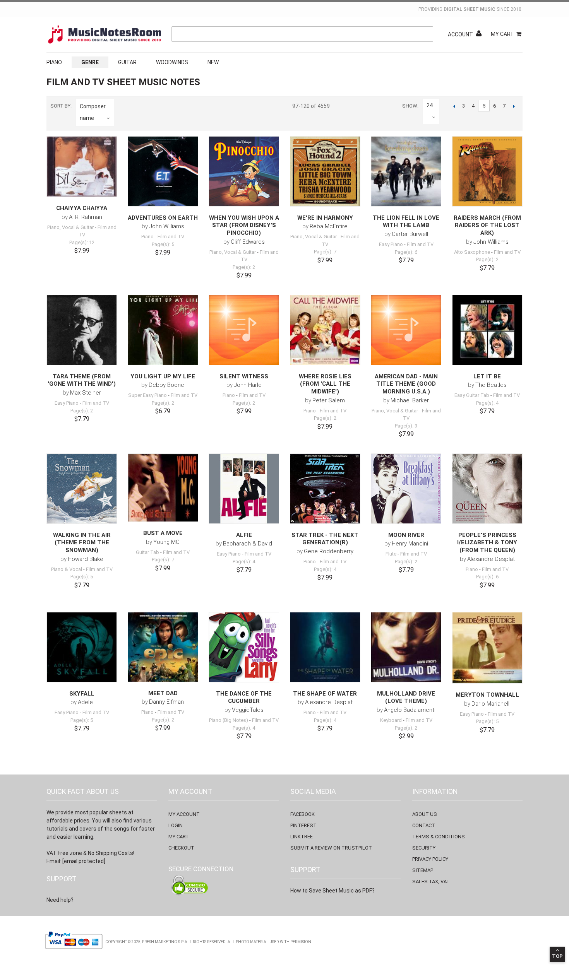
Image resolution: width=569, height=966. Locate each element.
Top (557, 956)
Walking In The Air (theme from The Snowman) (82, 543)
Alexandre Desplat (491, 559)
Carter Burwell (410, 234)
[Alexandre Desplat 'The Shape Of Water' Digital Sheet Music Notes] (325, 647)
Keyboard (391, 720)
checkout (181, 848)
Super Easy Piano (147, 395)
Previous (454, 106)
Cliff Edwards (248, 241)
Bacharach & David (247, 543)
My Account (184, 814)
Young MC (166, 542)
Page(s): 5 (163, 244)
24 (430, 105)
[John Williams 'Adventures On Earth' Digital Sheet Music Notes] (163, 171)
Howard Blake (85, 559)
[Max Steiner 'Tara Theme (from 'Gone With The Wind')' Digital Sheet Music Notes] (82, 330)
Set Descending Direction (121, 118)
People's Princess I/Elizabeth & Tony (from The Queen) (487, 543)
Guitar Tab (147, 552)
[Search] (425, 34)
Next (514, 106)
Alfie (244, 535)
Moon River (406, 535)
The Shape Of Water (325, 693)
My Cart (502, 34)
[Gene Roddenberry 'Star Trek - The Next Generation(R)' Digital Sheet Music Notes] (325, 488)
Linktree (301, 836)
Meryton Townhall (487, 694)
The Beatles (491, 384)
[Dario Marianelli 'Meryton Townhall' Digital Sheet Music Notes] (487, 648)
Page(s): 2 (244, 267)
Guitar (127, 62)
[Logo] (104, 34)
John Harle (248, 384)
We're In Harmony (325, 217)
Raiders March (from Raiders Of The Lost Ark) (487, 225)
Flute (391, 554)
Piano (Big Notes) (228, 720)
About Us (424, 814)
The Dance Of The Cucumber (244, 697)
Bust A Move (163, 533)
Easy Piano (391, 244)
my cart (178, 836)
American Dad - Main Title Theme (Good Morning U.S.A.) (406, 384)
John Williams (166, 226)
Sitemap (422, 870)
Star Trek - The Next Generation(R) (324, 539)
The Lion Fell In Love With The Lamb (406, 221)
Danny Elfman (166, 701)
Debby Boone (166, 384)
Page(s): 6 (406, 252)
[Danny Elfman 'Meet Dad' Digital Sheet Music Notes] (163, 647)
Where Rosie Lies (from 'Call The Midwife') (325, 384)
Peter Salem (328, 400)
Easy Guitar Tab (471, 395)
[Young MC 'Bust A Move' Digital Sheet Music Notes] (163, 488)
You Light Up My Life (162, 376)
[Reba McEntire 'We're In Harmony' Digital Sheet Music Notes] (325, 171)
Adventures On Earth (163, 217)
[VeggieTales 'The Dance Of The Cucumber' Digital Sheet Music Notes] (244, 647)
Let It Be (487, 376)
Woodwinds (172, 62)
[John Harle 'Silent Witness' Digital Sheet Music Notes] (244, 330)
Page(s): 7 (325, 252)
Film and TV (171, 236)
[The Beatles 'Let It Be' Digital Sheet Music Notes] (487, 330)
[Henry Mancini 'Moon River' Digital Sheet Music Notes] (406, 488)
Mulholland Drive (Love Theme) (406, 697)
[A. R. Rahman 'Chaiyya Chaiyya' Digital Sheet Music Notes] (82, 167)
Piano (54, 62)
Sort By (60, 106)
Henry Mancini (410, 543)
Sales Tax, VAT (431, 881)
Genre (90, 62)
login (175, 825)
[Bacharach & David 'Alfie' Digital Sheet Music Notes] (244, 488)
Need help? (60, 900)
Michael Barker (410, 400)
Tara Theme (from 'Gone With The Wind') (82, 380)
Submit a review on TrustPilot (331, 848)
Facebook (302, 814)
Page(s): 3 (406, 426)
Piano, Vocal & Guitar (70, 227)
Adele (85, 702)
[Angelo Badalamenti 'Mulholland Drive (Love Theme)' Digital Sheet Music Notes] (406, 647)
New (213, 62)
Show (409, 106)
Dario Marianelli (491, 703)
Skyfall (81, 693)
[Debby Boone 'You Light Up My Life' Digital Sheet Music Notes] (163, 330)
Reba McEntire (329, 226)
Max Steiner (85, 392)
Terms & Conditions (438, 836)
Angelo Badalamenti (409, 709)
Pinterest (303, 825)
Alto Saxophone (472, 252)
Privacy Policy (430, 859)
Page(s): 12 (81, 242)
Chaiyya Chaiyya (81, 208)
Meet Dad (163, 693)
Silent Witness (243, 376)
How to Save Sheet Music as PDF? (332, 890)
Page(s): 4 (487, 403)
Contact (423, 825)
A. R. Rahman (85, 217)
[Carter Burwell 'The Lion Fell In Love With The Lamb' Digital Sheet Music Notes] (406, 171)
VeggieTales (248, 709)
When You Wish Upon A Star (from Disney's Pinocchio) (244, 225)
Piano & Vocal (66, 569)
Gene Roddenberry (328, 551)
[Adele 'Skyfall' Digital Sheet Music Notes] (82, 647)
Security (423, 848)
